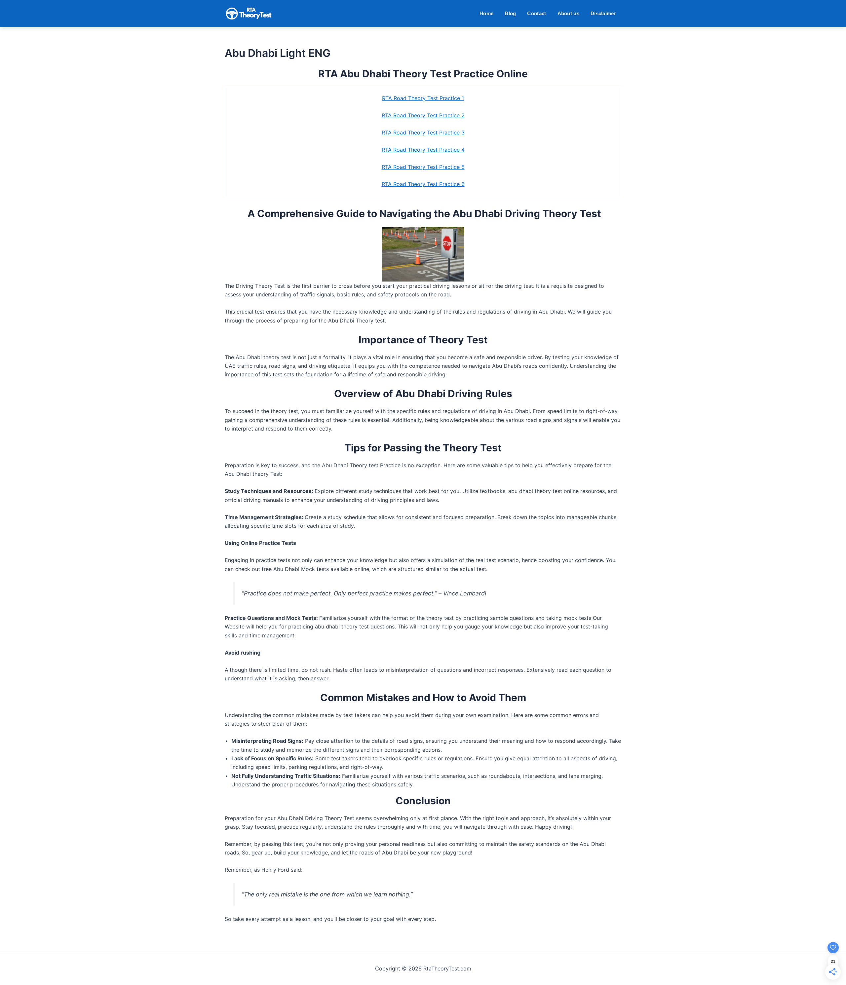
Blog (510, 13)
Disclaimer (603, 13)
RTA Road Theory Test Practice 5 (423, 167)
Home (486, 13)
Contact (536, 13)
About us (568, 13)
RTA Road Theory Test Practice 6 (423, 184)
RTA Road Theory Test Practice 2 (423, 115)
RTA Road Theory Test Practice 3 (423, 132)
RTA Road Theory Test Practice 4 (423, 149)
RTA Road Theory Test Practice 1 (423, 98)
